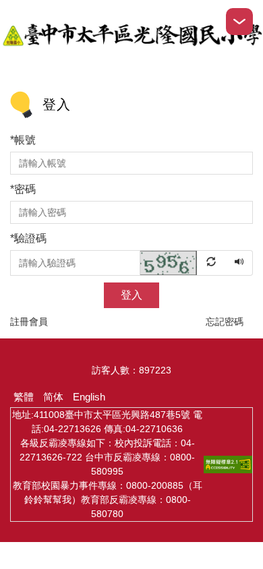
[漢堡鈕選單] (239, 21)
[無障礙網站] (228, 463)
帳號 (23, 140)
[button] (183, 262)
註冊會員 (29, 321)
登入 (131, 295)
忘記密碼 (224, 321)
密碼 (23, 189)
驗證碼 (28, 238)
